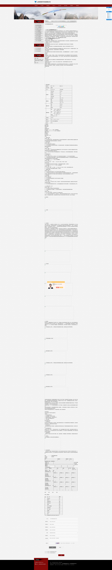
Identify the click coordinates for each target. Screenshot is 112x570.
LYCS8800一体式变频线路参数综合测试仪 (51, 551)
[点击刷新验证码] (57, 543)
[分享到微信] (63, 26)
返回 (61, 555)
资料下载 (65, 5)
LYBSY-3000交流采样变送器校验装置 (39, 38)
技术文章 (59, 5)
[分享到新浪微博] (60, 26)
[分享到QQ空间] (59, 26)
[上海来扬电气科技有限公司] (45, 0)
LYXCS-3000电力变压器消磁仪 (39, 36)
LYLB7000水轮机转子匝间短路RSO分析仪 (39, 49)
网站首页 (36, 5)
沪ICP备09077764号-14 (67, 564)
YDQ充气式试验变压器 (39, 34)
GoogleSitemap (72, 564)
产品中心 (53, 5)
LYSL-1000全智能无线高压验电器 (39, 40)
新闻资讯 (48, 5)
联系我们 (77, 5)
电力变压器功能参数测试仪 (39, 25)
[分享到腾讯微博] (61, 26)
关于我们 (42, 5)
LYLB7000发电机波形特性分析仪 (39, 48)
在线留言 (71, 5)
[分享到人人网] (62, 26)
